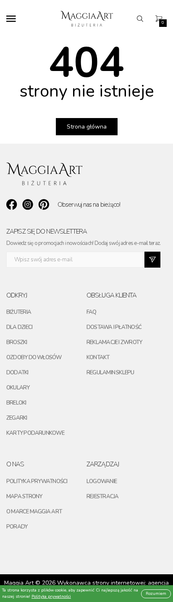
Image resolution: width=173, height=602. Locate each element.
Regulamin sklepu (110, 372)
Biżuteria (18, 312)
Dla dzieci (19, 327)
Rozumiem (156, 594)
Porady (16, 527)
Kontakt (98, 357)
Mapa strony (24, 496)
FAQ (91, 312)
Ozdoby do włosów (34, 357)
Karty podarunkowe (35, 433)
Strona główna (87, 127)
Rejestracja (102, 496)
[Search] (142, 19)
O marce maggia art (34, 511)
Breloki (16, 403)
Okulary (18, 388)
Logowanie (101, 481)
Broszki (16, 342)
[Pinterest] (43, 204)
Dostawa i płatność (114, 327)
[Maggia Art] (86, 18)
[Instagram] (27, 204)
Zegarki (16, 418)
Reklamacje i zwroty (114, 342)
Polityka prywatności (36, 481)
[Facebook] (11, 204)
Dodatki (17, 372)
